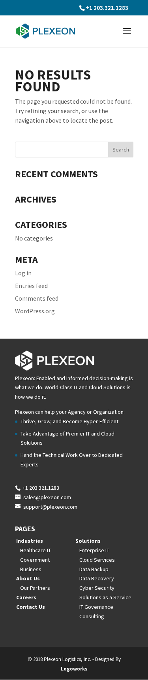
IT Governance (96, 606)
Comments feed (36, 298)
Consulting (91, 616)
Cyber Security (96, 587)
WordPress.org (35, 311)
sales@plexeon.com (47, 497)
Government (35, 559)
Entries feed (31, 286)
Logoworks (74, 668)
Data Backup (94, 569)
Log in (23, 273)
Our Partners (35, 587)
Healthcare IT (35, 550)
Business (30, 569)
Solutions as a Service (105, 597)
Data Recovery (96, 578)
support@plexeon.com (50, 506)
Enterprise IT (94, 550)
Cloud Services (97, 559)
